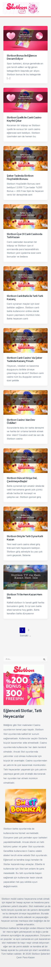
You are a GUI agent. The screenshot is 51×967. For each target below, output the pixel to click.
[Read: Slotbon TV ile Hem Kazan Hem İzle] (25, 577)
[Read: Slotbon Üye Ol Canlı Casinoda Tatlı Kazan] (25, 216)
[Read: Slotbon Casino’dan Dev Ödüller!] (25, 402)
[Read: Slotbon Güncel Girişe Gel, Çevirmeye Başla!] (25, 460)
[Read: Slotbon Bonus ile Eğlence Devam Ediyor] (25, 38)
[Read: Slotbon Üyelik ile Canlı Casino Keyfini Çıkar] (25, 100)
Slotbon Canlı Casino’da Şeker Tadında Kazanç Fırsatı (24, 359)
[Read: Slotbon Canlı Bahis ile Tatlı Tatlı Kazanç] (25, 278)
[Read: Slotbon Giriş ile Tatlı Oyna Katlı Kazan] (25, 518)
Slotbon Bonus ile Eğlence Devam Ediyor (22, 57)
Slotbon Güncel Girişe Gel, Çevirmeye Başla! (22, 479)
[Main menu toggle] (45, 8)
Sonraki (25, 635)
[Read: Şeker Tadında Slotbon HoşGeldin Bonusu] (25, 158)
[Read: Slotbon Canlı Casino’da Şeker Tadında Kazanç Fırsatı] (25, 340)
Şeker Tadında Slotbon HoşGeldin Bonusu (20, 177)
